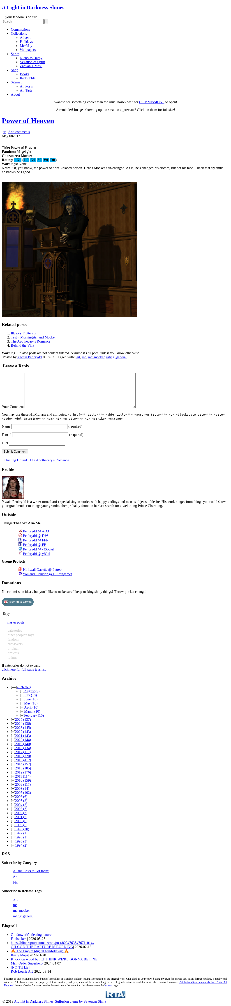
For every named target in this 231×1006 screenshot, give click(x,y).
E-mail (6, 435)
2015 (23, 760)
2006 (21, 797)
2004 (21, 805)
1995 (21, 841)
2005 (21, 801)
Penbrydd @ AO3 (36, 531)
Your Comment (13, 407)
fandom (12, 639)
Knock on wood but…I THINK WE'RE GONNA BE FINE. (54, 959)
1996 (21, 837)
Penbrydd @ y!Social (38, 549)
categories (14, 630)
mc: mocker (96, 357)
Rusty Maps (19, 955)
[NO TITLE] (20, 967)
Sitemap (16, 82)
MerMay (26, 46)
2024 (23, 723)
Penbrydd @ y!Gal (36, 554)
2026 (24, 687)
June (30, 699)
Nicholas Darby (31, 58)
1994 (21, 845)
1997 (21, 833)
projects (13, 653)
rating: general (116, 357)
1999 (21, 825)
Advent (25, 37)
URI (5, 443)
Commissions (20, 29)
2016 (23, 756)
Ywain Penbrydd (29, 357)
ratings (12, 657)
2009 (23, 784)
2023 (23, 728)
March (32, 711)
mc (84, 357)
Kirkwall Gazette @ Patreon (43, 569)
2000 (21, 821)
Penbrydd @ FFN (36, 540)
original (12, 648)
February (34, 715)
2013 (23, 768)
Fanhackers (19, 939)
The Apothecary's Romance (30, 341)
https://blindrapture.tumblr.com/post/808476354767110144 (52, 943)
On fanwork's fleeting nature (31, 935)
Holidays (26, 42)
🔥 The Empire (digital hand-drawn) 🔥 (40, 951)
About (15, 94)
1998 (22, 829)
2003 (21, 809)
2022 (23, 732)
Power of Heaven (28, 121)
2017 (23, 752)
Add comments (19, 132)
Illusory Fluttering (23, 333)
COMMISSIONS (151, 102)
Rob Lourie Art (22, 971)
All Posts (26, 86)
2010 (23, 780)
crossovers (15, 644)
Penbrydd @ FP (34, 545)
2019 (23, 744)
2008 (22, 788)
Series (15, 54)
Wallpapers (28, 50)
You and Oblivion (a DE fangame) (47, 574)
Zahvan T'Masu (31, 66)
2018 (23, 748)
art (4, 132)
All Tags (26, 90)
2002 (21, 813)
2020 (23, 740)
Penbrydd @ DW (35, 536)
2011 (22, 776)
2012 (23, 772)
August (31, 691)
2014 (23, 764)
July (30, 695)
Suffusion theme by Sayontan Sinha (80, 1001)
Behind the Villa (22, 345)
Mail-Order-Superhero (27, 963)
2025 (23, 719)
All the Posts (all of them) (31, 871)
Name (6, 426)
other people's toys (20, 635)
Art (15, 877)
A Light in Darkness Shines (33, 7)
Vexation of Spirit (32, 62)
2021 (23, 736)
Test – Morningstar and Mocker (33, 337)
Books (24, 74)
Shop (14, 70)
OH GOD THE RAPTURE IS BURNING (42, 947)
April (31, 707)
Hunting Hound (15, 460)
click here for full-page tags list (24, 669)
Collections (19, 33)
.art (78, 357)
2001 (21, 817)
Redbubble (27, 78)
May (30, 703)
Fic (15, 882)
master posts (15, 622)
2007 (23, 792)
